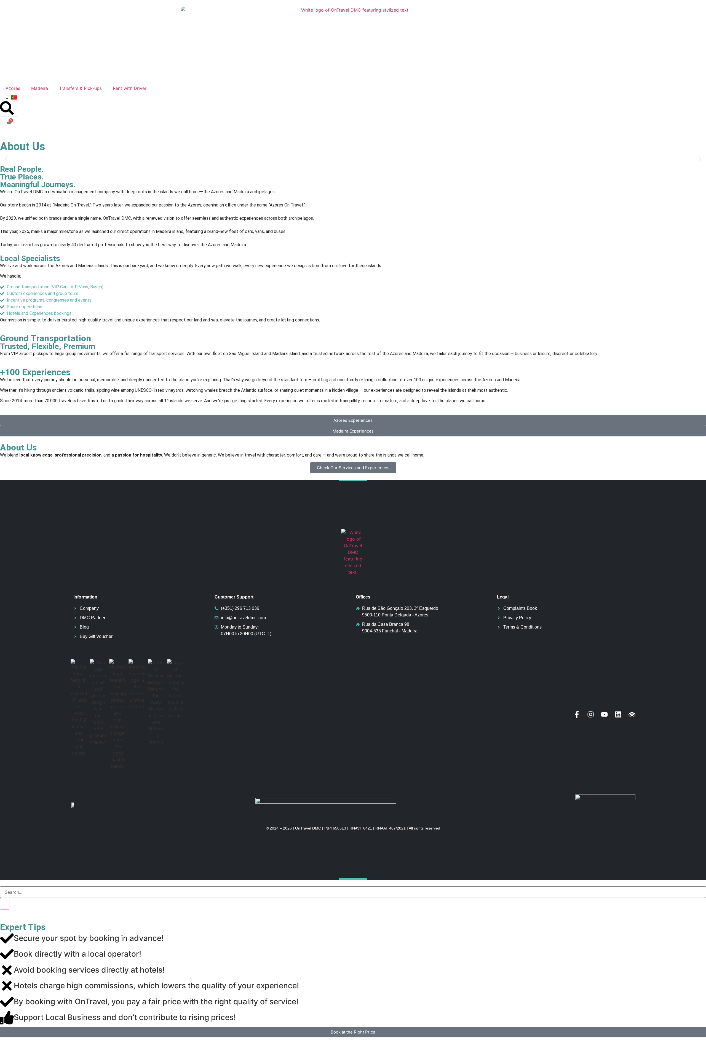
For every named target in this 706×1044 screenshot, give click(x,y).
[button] (6, 158)
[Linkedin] (618, 714)
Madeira (39, 88)
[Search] (4, 903)
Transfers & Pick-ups (80, 88)
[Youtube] (604, 714)
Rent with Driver (129, 88)
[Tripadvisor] (632, 714)
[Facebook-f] (576, 714)
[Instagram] (590, 714)
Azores (13, 88)
